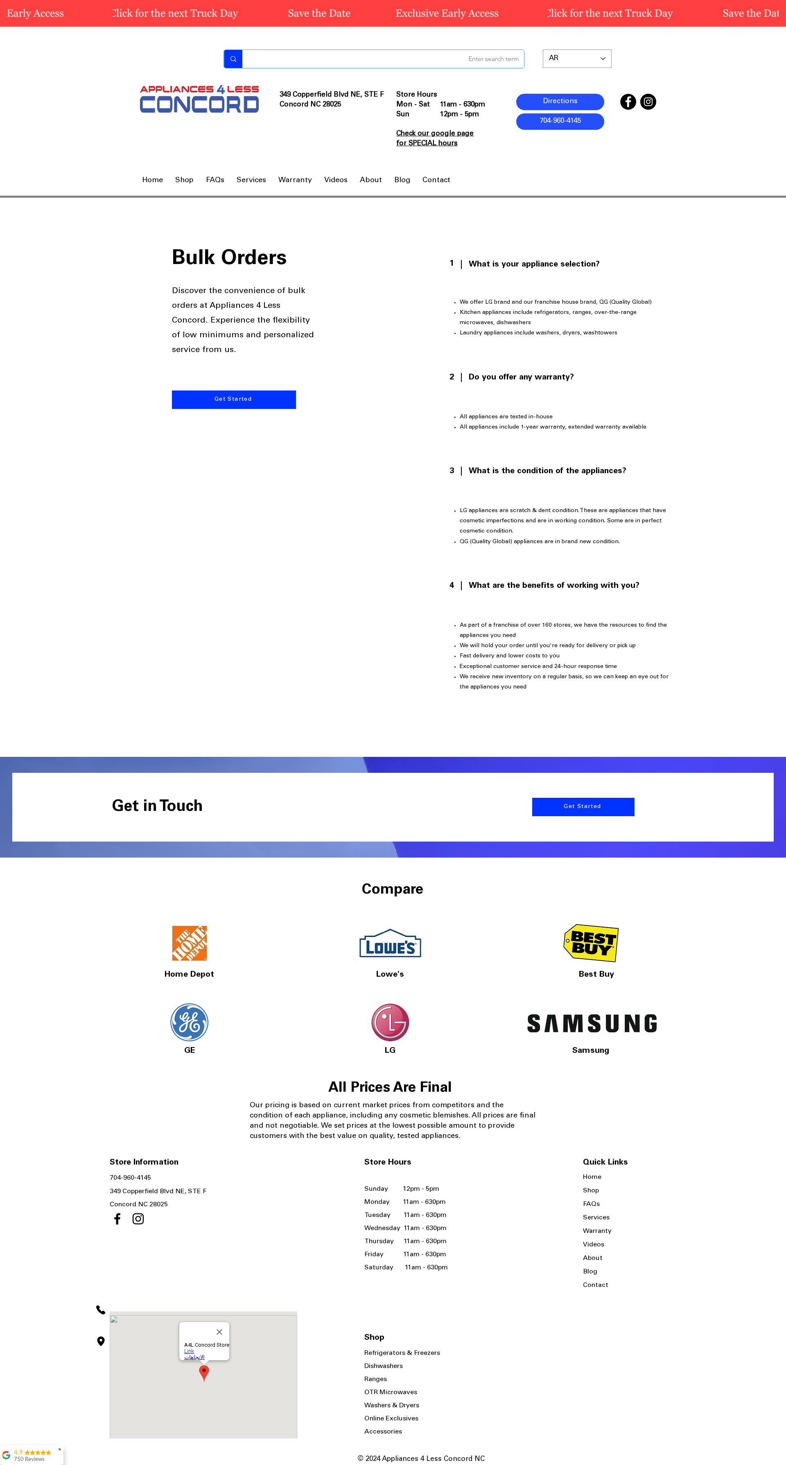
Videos (593, 1245)
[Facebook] (628, 102)
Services (596, 1217)
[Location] (101, 1341)
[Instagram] (648, 102)
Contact (595, 1285)
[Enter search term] (233, 59)
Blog (590, 1272)
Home (592, 1177)
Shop (591, 1190)
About (593, 1258)
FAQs (591, 1204)
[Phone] (100, 1310)
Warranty (597, 1231)
